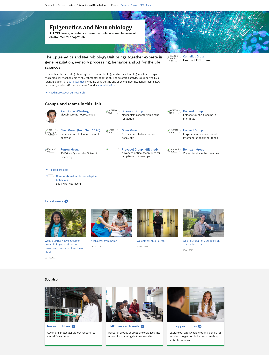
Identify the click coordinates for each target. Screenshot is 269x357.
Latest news (54, 201)
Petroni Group (70, 149)
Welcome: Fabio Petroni (151, 241)
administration (106, 85)
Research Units (65, 5)
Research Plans (59, 326)
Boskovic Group (132, 111)
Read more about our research (67, 92)
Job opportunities (183, 326)
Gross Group (130, 130)
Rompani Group (193, 149)
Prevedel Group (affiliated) (140, 149)
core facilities (76, 81)
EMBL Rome (146, 5)
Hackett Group (193, 130)
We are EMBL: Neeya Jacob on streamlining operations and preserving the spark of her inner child (64, 247)
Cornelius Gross (129, 5)
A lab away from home (104, 241)
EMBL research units (124, 326)
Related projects (58, 170)
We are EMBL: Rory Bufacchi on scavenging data (201, 243)
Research (49, 5)
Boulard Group (193, 111)
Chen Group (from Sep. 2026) (80, 130)
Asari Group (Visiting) (75, 111)
